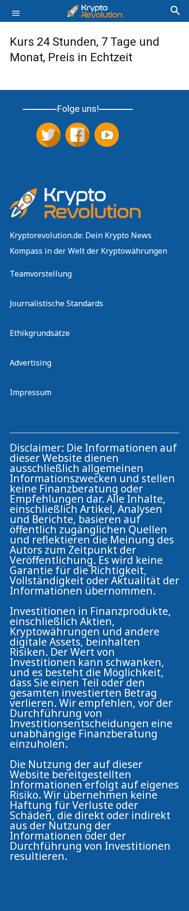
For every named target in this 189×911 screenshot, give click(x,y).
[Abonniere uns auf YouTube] (106, 136)
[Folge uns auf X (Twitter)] (48, 136)
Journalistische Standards (56, 303)
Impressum (30, 392)
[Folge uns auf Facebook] (77, 136)
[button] (15, 18)
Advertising (30, 362)
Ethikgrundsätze (40, 333)
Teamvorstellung (41, 273)
